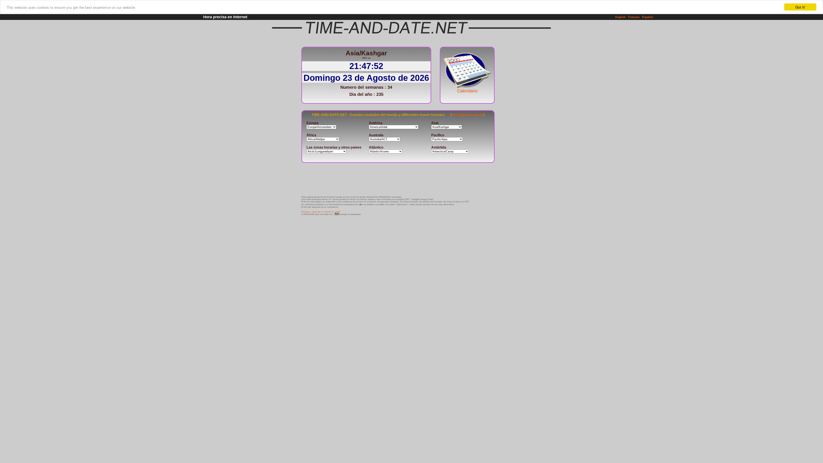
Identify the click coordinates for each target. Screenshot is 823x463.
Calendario (467, 91)
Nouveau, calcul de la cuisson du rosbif (320, 211)
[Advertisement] (509, 108)
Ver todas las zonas (467, 115)
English (620, 17)
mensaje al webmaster (350, 214)
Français (634, 17)
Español (647, 17)
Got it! (800, 7)
